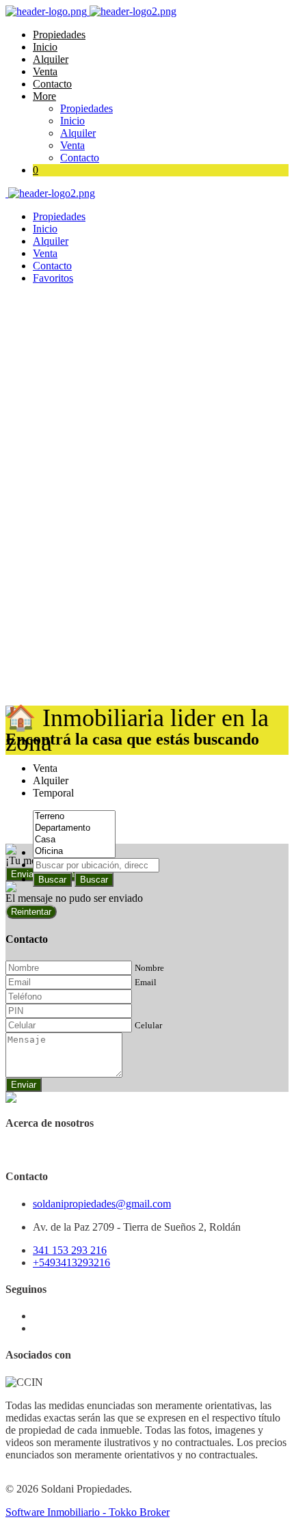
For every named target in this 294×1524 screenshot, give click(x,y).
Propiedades (59, 34)
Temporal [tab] (53, 793)
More (44, 96)
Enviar (23, 1085)
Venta (45, 71)
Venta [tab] (45, 768)
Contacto (52, 84)
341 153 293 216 (70, 1250)
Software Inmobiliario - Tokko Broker (87, 1512)
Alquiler (50, 59)
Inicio (45, 47)
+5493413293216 (71, 1262)
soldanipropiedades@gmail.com (102, 1203)
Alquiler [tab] (50, 780)
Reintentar (31, 912)
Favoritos (53, 278)
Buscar (52, 879)
